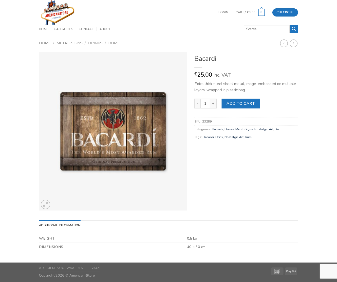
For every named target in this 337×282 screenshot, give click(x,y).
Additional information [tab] (60, 225)
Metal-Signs (69, 43)
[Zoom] (45, 204)
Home (43, 29)
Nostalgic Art (263, 129)
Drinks (95, 43)
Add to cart (240, 103)
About (105, 29)
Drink (219, 137)
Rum (112, 43)
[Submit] (294, 29)
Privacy (93, 268)
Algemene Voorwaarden (61, 268)
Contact (86, 29)
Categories (63, 29)
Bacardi (217, 129)
